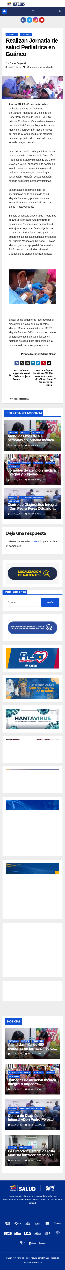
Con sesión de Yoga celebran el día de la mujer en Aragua (22, 374)
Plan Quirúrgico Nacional (32, 497)
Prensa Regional (18, 63)
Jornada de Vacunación (19, 463)
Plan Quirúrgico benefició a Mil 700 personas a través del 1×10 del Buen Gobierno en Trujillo (42, 377)
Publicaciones (15, 592)
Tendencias (26, 34)
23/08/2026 (17, 1054)
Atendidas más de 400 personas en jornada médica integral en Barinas (31, 440)
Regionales (11, 34)
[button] (60, 11)
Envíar (50, 602)
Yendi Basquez (36, 445)
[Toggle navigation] (33, 11)
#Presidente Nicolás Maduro (41, 67)
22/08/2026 (17, 1125)
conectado (36, 541)
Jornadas (13, 433)
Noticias (25, 433)
